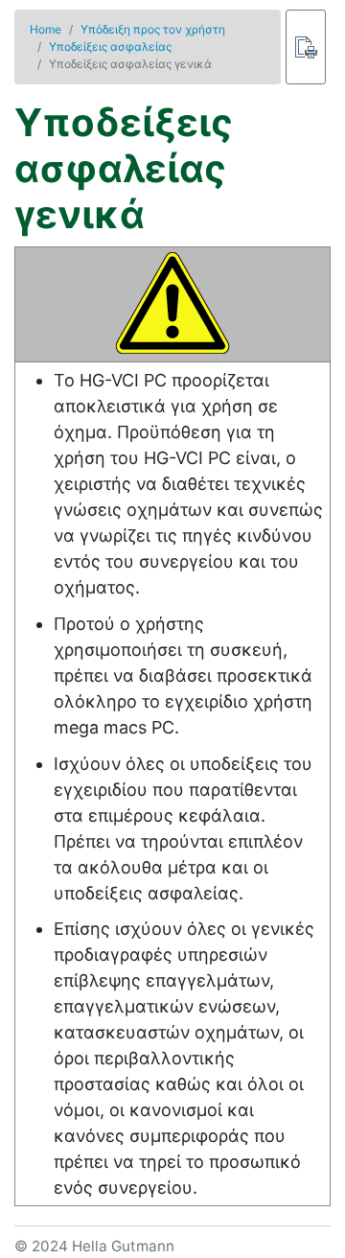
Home (45, 29)
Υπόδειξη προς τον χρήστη (152, 29)
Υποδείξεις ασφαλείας (110, 46)
